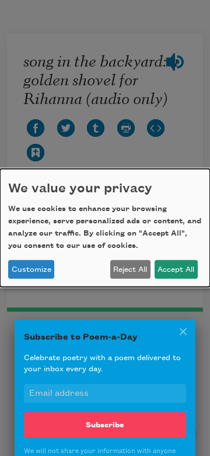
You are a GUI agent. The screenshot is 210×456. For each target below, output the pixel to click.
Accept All (176, 269)
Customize (31, 269)
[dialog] (105, 228)
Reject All (130, 269)
